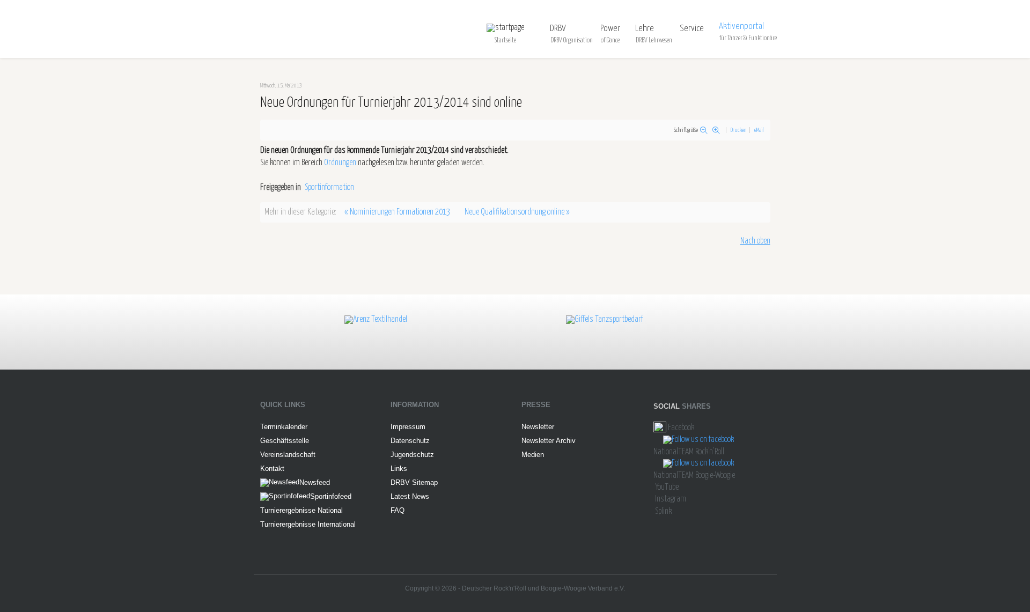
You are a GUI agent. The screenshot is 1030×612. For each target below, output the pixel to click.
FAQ (397, 510)
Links (399, 468)
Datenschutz (410, 441)
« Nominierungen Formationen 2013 (397, 212)
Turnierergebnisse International (308, 524)
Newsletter (537, 427)
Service (692, 28)
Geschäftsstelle (284, 441)
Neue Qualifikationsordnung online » (517, 212)
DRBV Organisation (571, 40)
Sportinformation (329, 187)
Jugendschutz (412, 455)
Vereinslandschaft (287, 455)
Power (610, 28)
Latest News (410, 496)
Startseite (505, 40)
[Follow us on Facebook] (659, 428)
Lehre (644, 28)
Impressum (408, 427)
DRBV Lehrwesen (654, 40)
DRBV (558, 28)
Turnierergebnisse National (301, 510)
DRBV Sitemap (414, 482)
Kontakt (272, 468)
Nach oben (755, 241)
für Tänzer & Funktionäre (748, 38)
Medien (532, 455)
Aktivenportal (741, 26)
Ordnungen (340, 163)
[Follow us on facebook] (698, 440)
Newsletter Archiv (548, 441)
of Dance (610, 40)
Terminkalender (283, 427)
